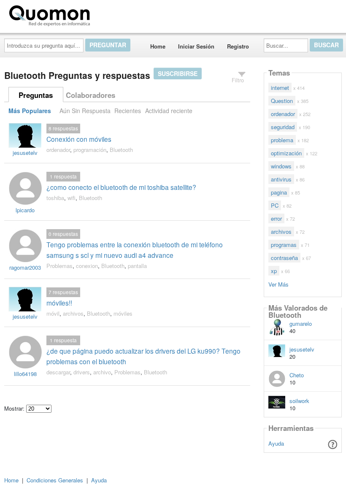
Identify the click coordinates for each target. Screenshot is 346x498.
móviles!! (59, 302)
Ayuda (276, 443)
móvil (52, 313)
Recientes (127, 110)
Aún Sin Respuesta (85, 110)
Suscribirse (177, 73)
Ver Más (278, 283)
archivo (102, 372)
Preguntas (36, 95)
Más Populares (29, 110)
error (276, 218)
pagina (279, 192)
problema (282, 140)
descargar (58, 372)
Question (282, 101)
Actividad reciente (168, 110)
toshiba (55, 198)
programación (89, 150)
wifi (72, 198)
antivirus (281, 179)
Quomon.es (120, 14)
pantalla (137, 266)
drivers (81, 372)
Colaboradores (90, 95)
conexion (87, 266)
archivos (73, 313)
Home (157, 46)
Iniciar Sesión (196, 46)
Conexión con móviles (78, 138)
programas (284, 245)
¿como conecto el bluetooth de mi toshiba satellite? (121, 187)
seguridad (283, 127)
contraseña (284, 258)
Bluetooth (121, 150)
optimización (286, 153)
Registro (238, 46)
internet (280, 88)
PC (274, 205)
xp (274, 271)
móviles (123, 313)
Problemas (59, 266)
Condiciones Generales (55, 480)
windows (281, 166)
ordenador (58, 150)
